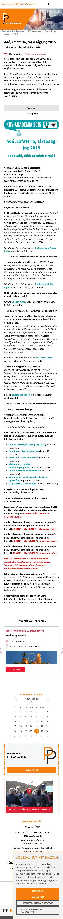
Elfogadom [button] (38, 890)
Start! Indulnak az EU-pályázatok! (25, 630)
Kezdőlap (6, 31)
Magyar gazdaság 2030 (32, 842)
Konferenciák (18, 31)
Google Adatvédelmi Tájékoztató (31, 910)
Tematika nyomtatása (35, 54)
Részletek (15, 669)
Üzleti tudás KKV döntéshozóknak (19, 4)
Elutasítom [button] (38, 897)
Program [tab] (31, 107)
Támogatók (31, 113)
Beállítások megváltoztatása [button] (38, 903)
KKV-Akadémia (34, 31)
